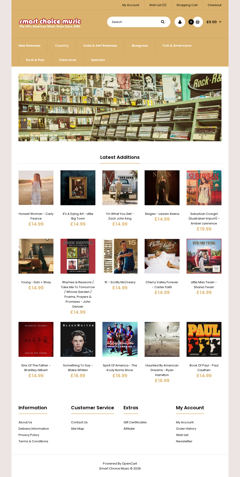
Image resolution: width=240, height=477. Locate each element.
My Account (130, 5)
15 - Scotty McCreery (120, 282)
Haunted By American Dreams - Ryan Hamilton (162, 370)
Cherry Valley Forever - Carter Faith (162, 284)
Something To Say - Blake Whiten (78, 368)
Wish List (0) (157, 5)
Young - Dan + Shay (36, 282)
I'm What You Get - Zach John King (120, 216)
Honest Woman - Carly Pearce (36, 216)
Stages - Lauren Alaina (162, 214)
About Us (25, 422)
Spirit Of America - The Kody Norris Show (120, 368)
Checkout (214, 5)
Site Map (77, 428)
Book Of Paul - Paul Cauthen (204, 368)
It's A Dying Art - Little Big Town (78, 216)
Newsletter (184, 441)
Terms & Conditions (33, 441)
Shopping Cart (187, 5)
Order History (186, 428)
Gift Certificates (135, 422)
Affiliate (129, 428)
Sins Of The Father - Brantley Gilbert (36, 368)
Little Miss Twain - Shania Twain (204, 284)
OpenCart (129, 463)
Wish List (182, 435)
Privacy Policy (29, 435)
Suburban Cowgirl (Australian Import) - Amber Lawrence (204, 219)
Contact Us (79, 422)
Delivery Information (34, 428)
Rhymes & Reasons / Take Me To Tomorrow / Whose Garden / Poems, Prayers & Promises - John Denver (78, 294)
